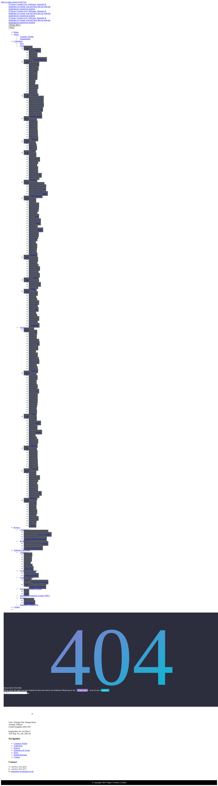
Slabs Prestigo (35, 196)
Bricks (27, 373)
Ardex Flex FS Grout (38, 582)
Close (12, 28)
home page (82, 690)
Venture (33, 255)
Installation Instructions (29, 605)
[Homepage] (31, 16)
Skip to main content (9, 2)
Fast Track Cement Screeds (31, 589)
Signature (34, 277)
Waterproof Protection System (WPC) (35, 596)
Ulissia (32, 414)
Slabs (27, 182)
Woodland (34, 325)
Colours (28, 48)
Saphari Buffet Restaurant (35, 539)
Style (27, 257)
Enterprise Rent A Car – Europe (37, 534)
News (16, 753)
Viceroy (33, 446)
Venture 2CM (35, 116)
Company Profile (20, 743)
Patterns (28, 152)
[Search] (28, 693)
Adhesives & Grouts (22, 750)
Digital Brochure (20, 755)
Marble (28, 141)
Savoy (32, 525)
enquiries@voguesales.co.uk (22, 771)
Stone (27, 198)
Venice (32, 289)
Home (16, 32)
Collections (18, 41)
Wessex (33, 180)
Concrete (28, 62)
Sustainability (25, 39)
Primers (23, 598)
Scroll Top (22, 2)
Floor (22, 46)
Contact (17, 607)
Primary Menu (15, 25)
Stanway (33, 139)
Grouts (27, 580)
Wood (27, 291)
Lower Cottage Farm (33, 548)
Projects (17, 527)
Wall (22, 327)
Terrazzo (28, 280)
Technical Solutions (38, 59)
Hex (26, 118)
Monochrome (35, 432)
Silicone (28, 584)
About (16, 34)
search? (105, 690)
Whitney (33, 371)
